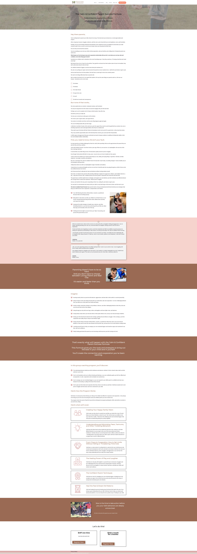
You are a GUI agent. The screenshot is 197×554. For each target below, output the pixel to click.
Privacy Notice (74, 551)
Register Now (79, 542)
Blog (107, 2)
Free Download (122, 2)
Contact (110, 2)
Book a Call (115, 2)
